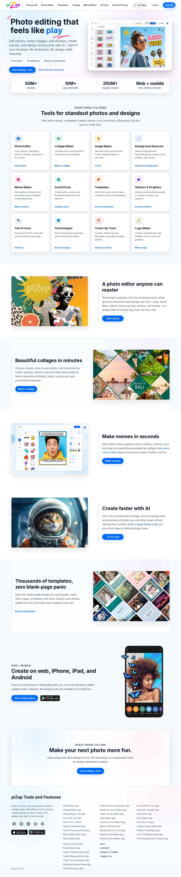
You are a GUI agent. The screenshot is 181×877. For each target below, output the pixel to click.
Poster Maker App (71, 848)
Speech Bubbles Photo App (76, 852)
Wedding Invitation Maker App (77, 864)
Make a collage (26, 389)
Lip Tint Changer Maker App (150, 834)
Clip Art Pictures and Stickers (76, 830)
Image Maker (143, 524)
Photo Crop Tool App (73, 844)
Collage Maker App (72, 810)
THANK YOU (106, 856)
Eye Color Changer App (148, 810)
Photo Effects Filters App (74, 834)
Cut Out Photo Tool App (148, 806)
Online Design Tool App (74, 814)
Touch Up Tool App (72, 818)
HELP (102, 844)
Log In (155, 5)
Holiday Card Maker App (148, 830)
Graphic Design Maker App (149, 826)
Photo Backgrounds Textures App (153, 838)
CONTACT (105, 848)
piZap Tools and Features (36, 797)
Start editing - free (22, 70)
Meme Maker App (71, 838)
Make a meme (112, 460)
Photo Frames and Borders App (114, 806)
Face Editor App (144, 814)
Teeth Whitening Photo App (76, 856)
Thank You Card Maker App (76, 860)
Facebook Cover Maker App (113, 810)
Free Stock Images (145, 822)
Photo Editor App (71, 806)
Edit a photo (112, 318)
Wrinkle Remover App (73, 868)
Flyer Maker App (144, 818)
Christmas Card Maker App (112, 838)
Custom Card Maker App (74, 826)
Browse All (32, 5)
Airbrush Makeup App (110, 826)
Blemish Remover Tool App (112, 830)
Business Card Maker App (112, 834)
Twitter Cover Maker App (111, 814)
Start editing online (24, 698)
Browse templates (25, 611)
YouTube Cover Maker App (112, 822)
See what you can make (51, 70)
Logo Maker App (108, 818)
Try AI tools (113, 536)
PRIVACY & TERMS (109, 852)
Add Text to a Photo (72, 822)
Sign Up (169, 5)
